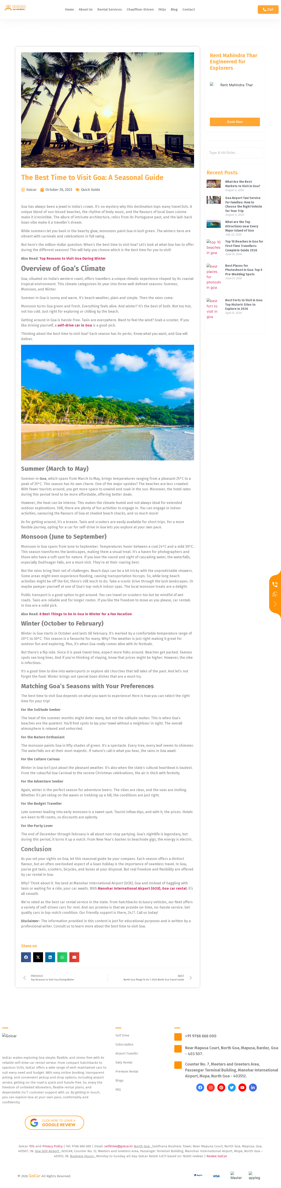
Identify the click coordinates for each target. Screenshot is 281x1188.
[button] (26, 957)
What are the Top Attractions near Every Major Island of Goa (241, 226)
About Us (86, 9)
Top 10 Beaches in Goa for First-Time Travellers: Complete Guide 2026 (244, 246)
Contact (188, 9)
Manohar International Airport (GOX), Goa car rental (142, 888)
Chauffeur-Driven (140, 9)
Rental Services (109, 9)
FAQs (162, 9)
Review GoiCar (217, 1156)
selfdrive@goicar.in (118, 1146)
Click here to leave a (59, 1123)
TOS (32, 1146)
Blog (174, 9)
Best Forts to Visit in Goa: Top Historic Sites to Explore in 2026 (244, 304)
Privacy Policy (52, 1146)
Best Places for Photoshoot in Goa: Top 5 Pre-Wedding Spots (243, 270)
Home (69, 9)
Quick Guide (90, 190)
